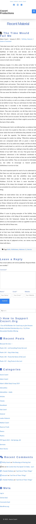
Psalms (2, 436)
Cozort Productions (7, 12)
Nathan (16, 1)
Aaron (20, 1)
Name (2, 292)
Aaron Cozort (4, 375)
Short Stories (4, 449)
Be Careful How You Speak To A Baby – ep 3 (20, 467)
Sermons (2, 444)
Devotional (3, 405)
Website (27, 292)
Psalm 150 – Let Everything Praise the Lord (13, 348)
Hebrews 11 (22, 249)
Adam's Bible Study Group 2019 (10, 383)
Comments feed (5, 502)
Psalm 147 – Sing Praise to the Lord (11, 361)
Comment (3, 270)
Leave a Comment (5, 41)
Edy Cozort (3, 409)
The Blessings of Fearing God (21, 462)
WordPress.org (4, 506)
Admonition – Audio (6, 392)
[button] (34, 11)
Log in (2, 493)
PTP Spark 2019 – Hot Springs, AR (10, 440)
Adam (11, 1)
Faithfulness (14, 249)
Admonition (3, 388)
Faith (8, 249)
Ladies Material (5, 418)
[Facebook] (14, 4)
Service (29, 249)
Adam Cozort (4, 379)
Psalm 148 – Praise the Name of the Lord (13, 357)
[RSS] (21, 4)
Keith (24, 1)
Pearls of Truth (4, 427)
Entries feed (3, 498)
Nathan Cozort (4, 423)
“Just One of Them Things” (24, 471)
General (29, 39)
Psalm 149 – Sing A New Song (9, 352)
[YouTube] (18, 4)
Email (15, 292)
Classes (2, 401)
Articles (24, 39)
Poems (2, 431)
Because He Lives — (6, 344)
